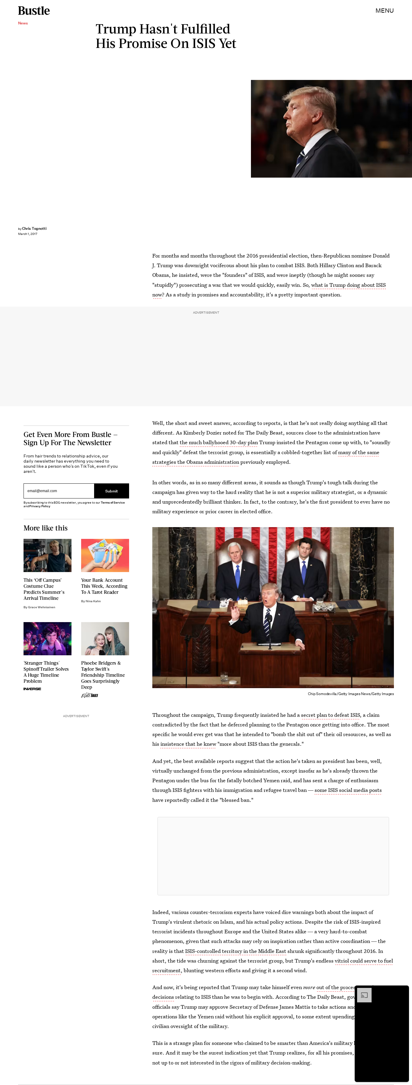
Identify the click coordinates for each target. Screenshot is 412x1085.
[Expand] (361, 991)
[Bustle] (34, 10)
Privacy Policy (39, 506)
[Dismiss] (402, 991)
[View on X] (273, 856)
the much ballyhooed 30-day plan (219, 442)
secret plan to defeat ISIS (330, 714)
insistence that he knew (188, 743)
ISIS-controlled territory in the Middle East (235, 950)
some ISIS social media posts (348, 789)
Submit (111, 490)
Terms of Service (113, 503)
